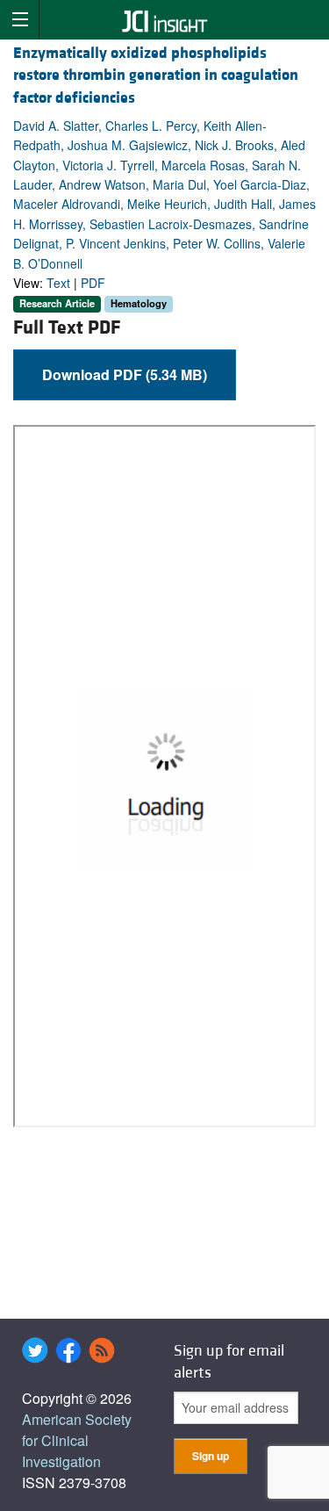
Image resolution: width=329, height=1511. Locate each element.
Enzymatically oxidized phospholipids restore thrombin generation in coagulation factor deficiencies (155, 75)
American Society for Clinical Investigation (77, 1440)
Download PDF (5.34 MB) (124, 374)
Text (58, 282)
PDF (93, 282)
